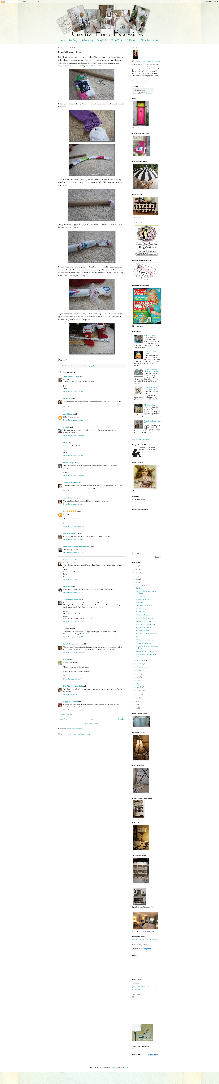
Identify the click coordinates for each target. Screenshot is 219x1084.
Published (131, 40)
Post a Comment (66, 715)
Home (62, 40)
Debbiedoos (67, 586)
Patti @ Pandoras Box (70, 533)
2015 (136, 569)
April (139, 684)
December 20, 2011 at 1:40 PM (73, 553)
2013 (136, 576)
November (140, 660)
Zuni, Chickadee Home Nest (73, 644)
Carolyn (66, 660)
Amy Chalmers (68, 414)
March (139, 687)
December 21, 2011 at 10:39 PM (73, 710)
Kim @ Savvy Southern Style (73, 686)
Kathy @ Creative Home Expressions (147, 62)
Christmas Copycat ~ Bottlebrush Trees (147, 647)
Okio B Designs (68, 463)
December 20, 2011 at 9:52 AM (73, 491)
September (141, 667)
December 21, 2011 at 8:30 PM (73, 679)
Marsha (65, 443)
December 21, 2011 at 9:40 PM (73, 694)
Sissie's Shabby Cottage (71, 376)
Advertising (87, 40)
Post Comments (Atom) (75, 729)
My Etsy (73, 40)
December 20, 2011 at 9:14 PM (73, 621)
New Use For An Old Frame (146, 624)
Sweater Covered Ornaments (146, 651)
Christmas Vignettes (143, 631)
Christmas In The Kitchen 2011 (146, 634)
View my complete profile (141, 81)
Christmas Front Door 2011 (145, 640)
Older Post (121, 719)
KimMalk (66, 427)
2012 (136, 579)
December (140, 585)
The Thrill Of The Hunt (144, 606)
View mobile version (92, 723)
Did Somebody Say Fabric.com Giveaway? (151, 370)
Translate (149, 93)
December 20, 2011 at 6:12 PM (73, 593)
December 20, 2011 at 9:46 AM (73, 475)
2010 (136, 698)
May (138, 681)
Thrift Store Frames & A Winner (152, 422)
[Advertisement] (142, 1011)
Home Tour (116, 40)
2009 (136, 701)
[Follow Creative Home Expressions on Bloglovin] (142, 950)
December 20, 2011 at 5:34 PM (73, 579)
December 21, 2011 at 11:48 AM (73, 652)
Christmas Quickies (143, 615)
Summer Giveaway (150, 335)
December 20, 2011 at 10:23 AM (73, 504)
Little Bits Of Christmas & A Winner (146, 655)
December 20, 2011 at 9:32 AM (73, 455)
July (138, 674)
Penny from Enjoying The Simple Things (77, 547)
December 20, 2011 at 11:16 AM (73, 526)
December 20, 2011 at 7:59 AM (73, 407)
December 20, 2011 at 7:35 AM (73, 391)
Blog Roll (101, 40)
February (140, 690)
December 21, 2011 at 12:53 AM (73, 637)
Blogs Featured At (149, 40)
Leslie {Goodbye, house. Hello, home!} (76, 560)
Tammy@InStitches (69, 498)
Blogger (127, 1068)
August (139, 670)
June (138, 677)
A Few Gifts (140, 596)
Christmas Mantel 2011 (143, 643)
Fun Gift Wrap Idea (143, 609)
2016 (136, 566)
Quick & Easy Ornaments (145, 618)
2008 (136, 705)
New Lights (140, 603)
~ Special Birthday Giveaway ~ (150, 352)
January (139, 694)
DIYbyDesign (68, 399)
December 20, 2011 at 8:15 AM (73, 420)
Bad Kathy (139, 588)
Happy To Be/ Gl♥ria (70, 702)
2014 (136, 573)
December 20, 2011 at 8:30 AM (73, 436)
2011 (136, 583)
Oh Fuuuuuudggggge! (143, 628)
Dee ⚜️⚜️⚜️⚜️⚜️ (69, 511)
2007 (136, 708)
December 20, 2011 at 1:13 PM (73, 540)
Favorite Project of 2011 (144, 599)
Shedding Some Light (143, 612)
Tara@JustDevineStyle (70, 483)
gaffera (113, 1068)
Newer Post (62, 719)
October (140, 664)
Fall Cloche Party (150, 405)
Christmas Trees (141, 637)
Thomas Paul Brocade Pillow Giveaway (151, 388)
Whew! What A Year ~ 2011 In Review (146, 592)
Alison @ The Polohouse (71, 600)
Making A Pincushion (143, 621)
